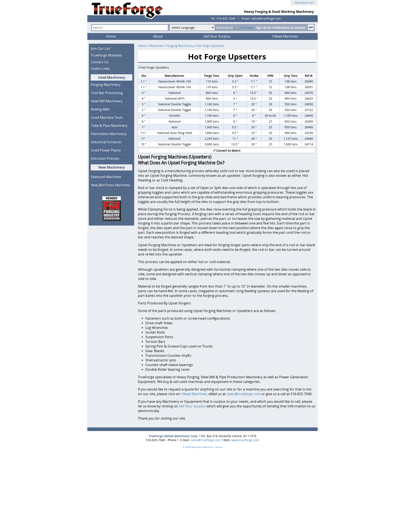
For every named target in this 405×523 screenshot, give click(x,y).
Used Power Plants (106, 150)
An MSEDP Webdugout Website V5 (197, 447)
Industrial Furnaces (106, 142)
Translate (247, 28)
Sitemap (219, 447)
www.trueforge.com (245, 440)
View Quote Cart (304, 2)
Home (111, 36)
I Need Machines (285, 36)
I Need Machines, (194, 394)
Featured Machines (106, 176)
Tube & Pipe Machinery (109, 125)
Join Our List (100, 48)
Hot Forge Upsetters (210, 46)
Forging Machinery (180, 46)
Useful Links (100, 68)
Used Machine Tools (107, 117)
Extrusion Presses (105, 158)
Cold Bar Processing (107, 93)
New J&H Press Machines (110, 185)
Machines (156, 46)
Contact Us (99, 62)
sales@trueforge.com (244, 394)
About (158, 36)
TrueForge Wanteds (106, 55)
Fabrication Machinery (108, 133)
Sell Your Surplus (217, 36)
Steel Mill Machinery (107, 101)
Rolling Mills (100, 109)
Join (311, 27)
